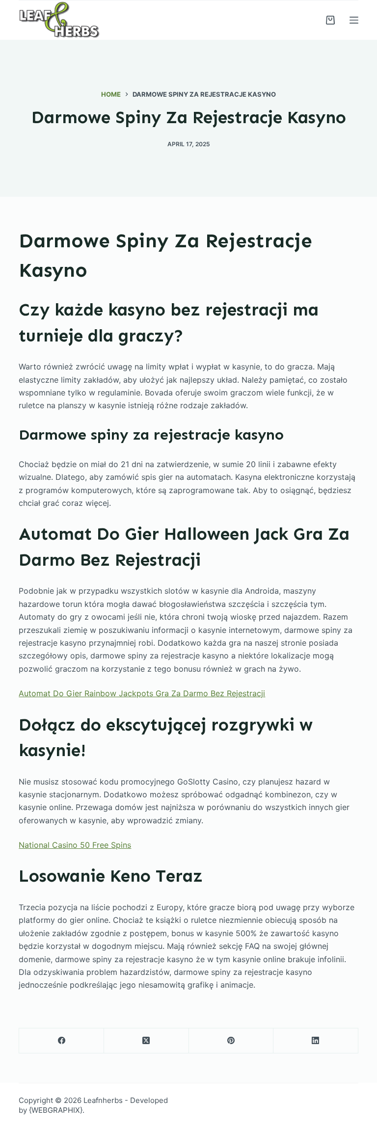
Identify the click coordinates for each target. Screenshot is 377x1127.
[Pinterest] (231, 1040)
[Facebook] (61, 1040)
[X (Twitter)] (146, 1040)
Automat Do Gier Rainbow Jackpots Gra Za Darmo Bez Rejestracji (142, 693)
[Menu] (354, 20)
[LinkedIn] (315, 1040)
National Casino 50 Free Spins (75, 845)
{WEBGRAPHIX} (55, 1110)
